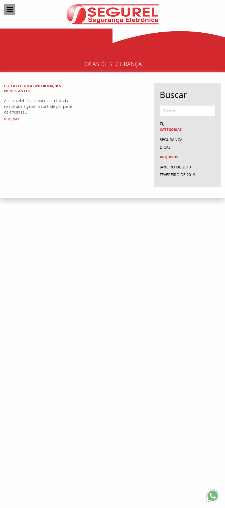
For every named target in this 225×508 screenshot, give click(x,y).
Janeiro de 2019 (175, 167)
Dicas (165, 147)
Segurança (171, 139)
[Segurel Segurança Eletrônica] (112, 14)
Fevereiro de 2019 (177, 174)
